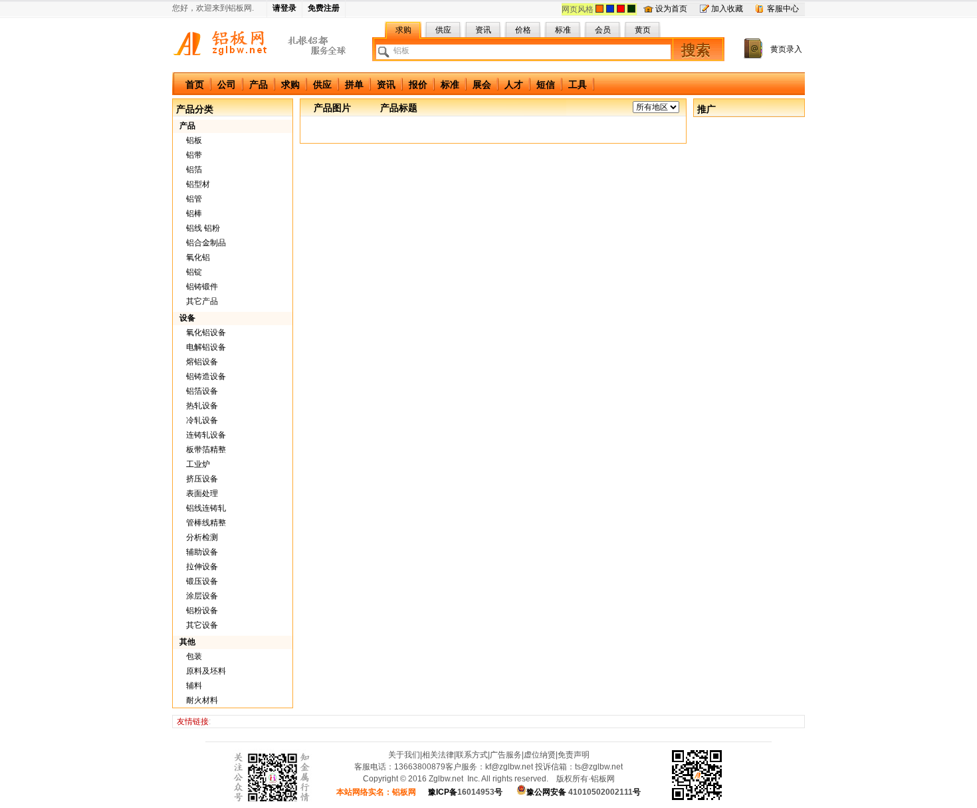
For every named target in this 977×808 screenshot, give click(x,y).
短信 (545, 84)
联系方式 (472, 754)
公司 (226, 84)
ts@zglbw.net (599, 766)
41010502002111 (583, 792)
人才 (513, 84)
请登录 (284, 8)
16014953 (465, 792)
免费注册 (324, 8)
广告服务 (506, 754)
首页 (194, 84)
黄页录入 (786, 49)
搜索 (695, 50)
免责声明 (574, 754)
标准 (450, 84)
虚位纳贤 (540, 754)
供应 (322, 84)
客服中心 (783, 8)
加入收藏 (727, 8)
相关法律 (438, 754)
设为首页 (671, 8)
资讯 (386, 84)
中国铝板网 (223, 44)
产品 (258, 84)
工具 (577, 84)
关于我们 (404, 754)
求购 (290, 84)
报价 (418, 84)
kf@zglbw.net (509, 766)
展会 (482, 84)
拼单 (354, 84)
